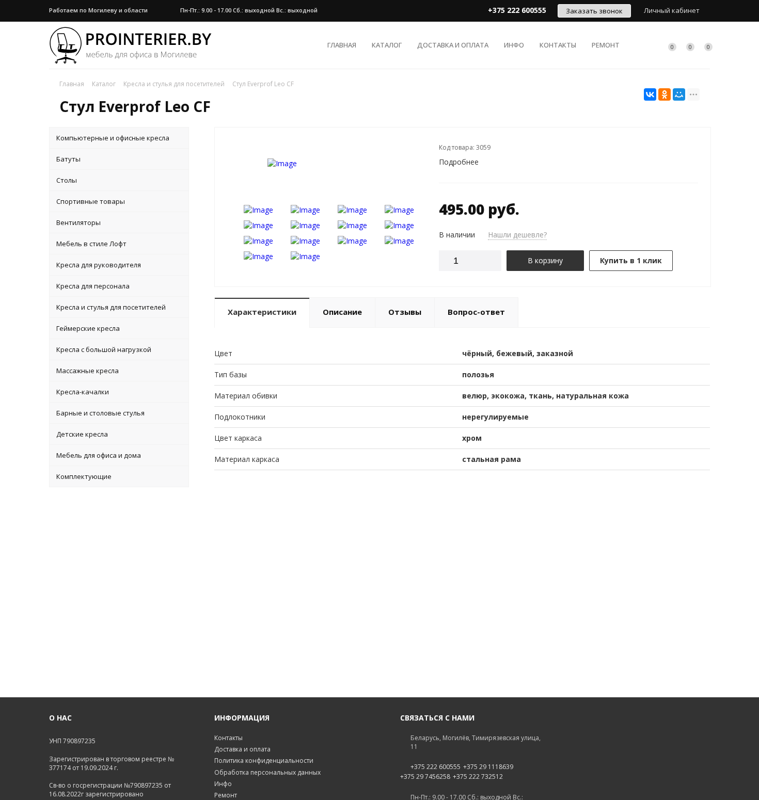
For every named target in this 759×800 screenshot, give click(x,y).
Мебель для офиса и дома (98, 455)
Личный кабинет (672, 10)
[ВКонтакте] (650, 94)
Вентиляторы (78, 222)
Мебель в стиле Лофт (91, 243)
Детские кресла (82, 434)
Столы (66, 180)
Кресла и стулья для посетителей (111, 307)
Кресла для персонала (93, 286)
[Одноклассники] (664, 94)
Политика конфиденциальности (263, 760)
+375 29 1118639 (488, 767)
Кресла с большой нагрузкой (103, 349)
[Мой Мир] (679, 94)
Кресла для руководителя (98, 264)
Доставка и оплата (452, 45)
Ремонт (606, 45)
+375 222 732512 (478, 777)
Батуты (68, 159)
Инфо (514, 45)
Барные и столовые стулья (100, 413)
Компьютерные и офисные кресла (112, 137)
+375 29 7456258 (425, 777)
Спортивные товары (90, 201)
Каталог (387, 45)
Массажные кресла (87, 370)
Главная (341, 45)
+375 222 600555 (435, 767)
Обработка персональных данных (267, 772)
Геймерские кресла (88, 328)
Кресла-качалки (82, 391)
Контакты (558, 45)
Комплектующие (84, 476)
